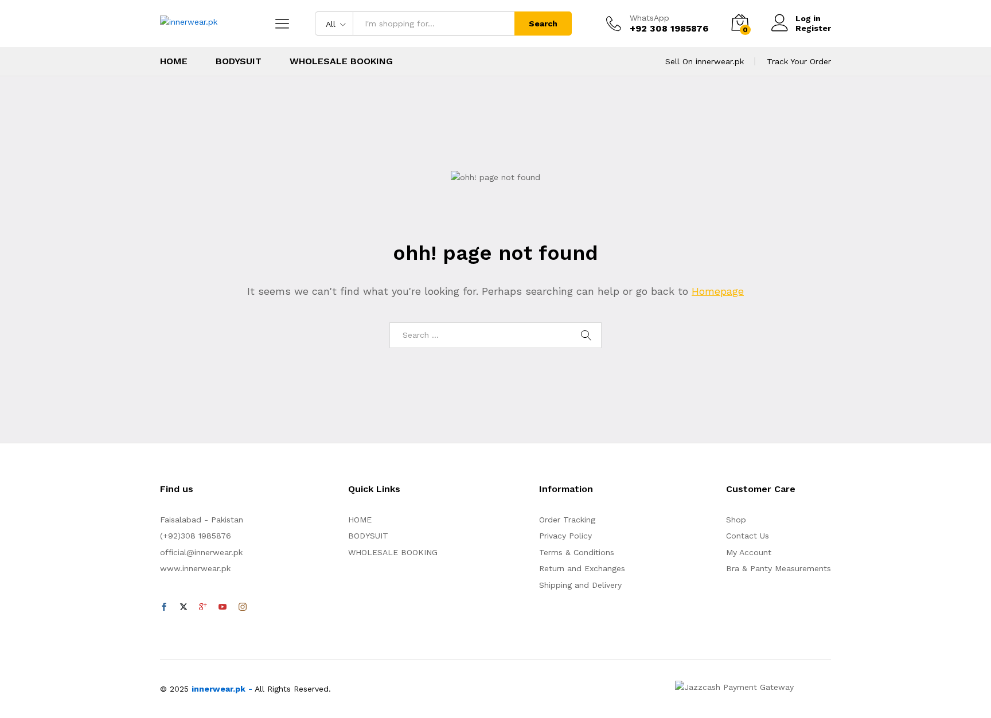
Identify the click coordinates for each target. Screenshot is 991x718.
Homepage (718, 291)
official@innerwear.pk (201, 552)
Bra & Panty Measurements (778, 568)
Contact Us (747, 535)
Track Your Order (799, 61)
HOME (174, 61)
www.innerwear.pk (195, 568)
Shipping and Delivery (580, 585)
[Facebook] (164, 607)
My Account (748, 552)
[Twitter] (183, 607)
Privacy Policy (565, 535)
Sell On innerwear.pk (704, 61)
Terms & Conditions (576, 552)
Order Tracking (567, 519)
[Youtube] (222, 607)
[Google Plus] (203, 607)
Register (813, 28)
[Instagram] (242, 607)
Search (543, 23)
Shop (736, 519)
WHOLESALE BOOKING (341, 61)
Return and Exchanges (582, 568)
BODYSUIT (239, 61)
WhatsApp (649, 17)
